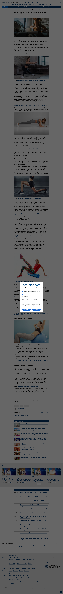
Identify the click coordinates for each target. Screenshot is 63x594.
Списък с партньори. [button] (29, 301)
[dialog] (31, 297)
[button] (31, 296)
